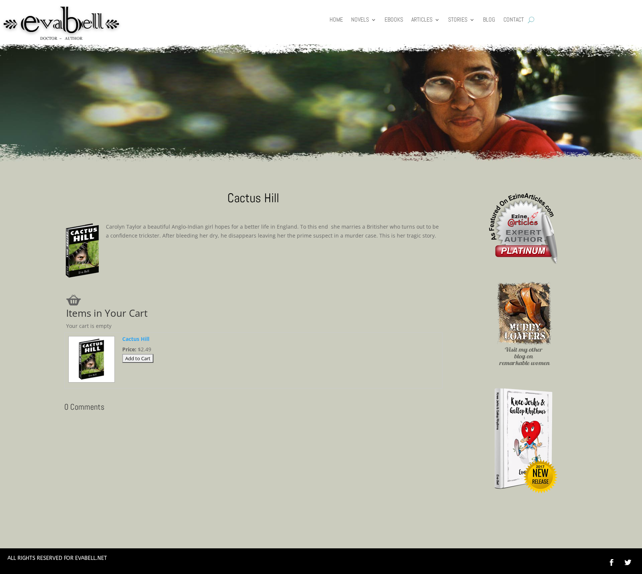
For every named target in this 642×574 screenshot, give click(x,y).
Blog (489, 20)
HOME (336, 20)
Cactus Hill (135, 338)
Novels (360, 20)
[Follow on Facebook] (611, 562)
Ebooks (394, 20)
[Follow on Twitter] (631, 562)
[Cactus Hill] (91, 382)
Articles (421, 20)
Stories (457, 20)
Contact (513, 20)
